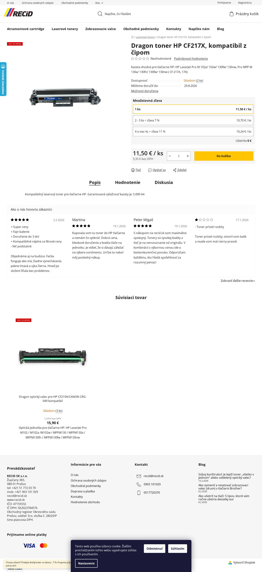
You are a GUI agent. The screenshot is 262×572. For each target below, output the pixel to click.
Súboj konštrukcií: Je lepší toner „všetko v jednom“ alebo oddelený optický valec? (226, 476)
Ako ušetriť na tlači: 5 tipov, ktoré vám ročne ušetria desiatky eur (223, 498)
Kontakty (77, 497)
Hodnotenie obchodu (85, 502)
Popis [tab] (95, 182)
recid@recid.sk (154, 476)
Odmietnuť (155, 549)
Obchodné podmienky (74, 3)
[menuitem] (25, 29)
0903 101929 (152, 484)
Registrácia (245, 2)
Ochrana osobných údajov (37, 3)
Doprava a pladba (83, 491)
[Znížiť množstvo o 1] (170, 156)
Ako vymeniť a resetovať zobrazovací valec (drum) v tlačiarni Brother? (223, 487)
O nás (10, 3)
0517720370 (152, 493)
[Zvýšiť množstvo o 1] (188, 156)
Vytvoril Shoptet (244, 562)
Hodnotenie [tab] (127, 182)
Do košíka (224, 156)
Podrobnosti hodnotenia (191, 59)
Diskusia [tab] (164, 182)
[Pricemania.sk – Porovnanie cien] (15, 569)
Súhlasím (177, 549)
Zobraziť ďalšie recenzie (237, 281)
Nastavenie (86, 563)
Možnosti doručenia (144, 91)
